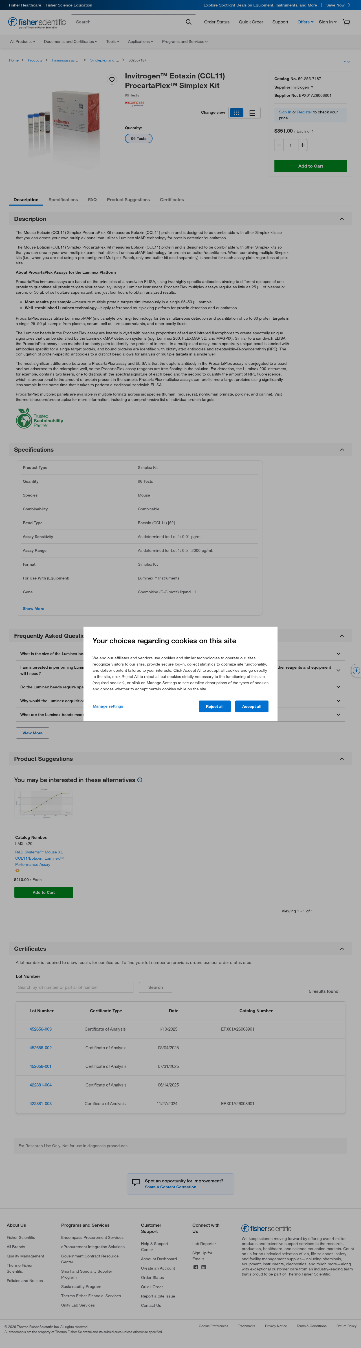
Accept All (251, 706)
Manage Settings (108, 706)
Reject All (215, 706)
